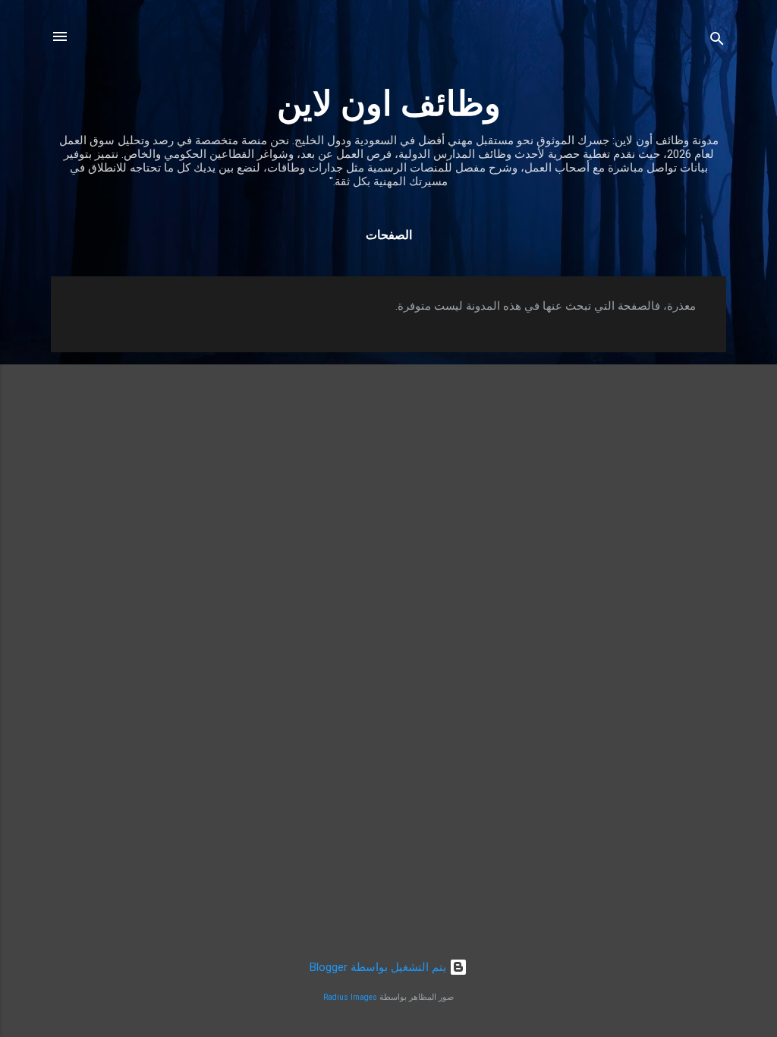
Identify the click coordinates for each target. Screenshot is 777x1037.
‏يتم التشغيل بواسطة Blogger (379, 967)
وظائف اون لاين (389, 104)
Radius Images (350, 997)
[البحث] (717, 41)
